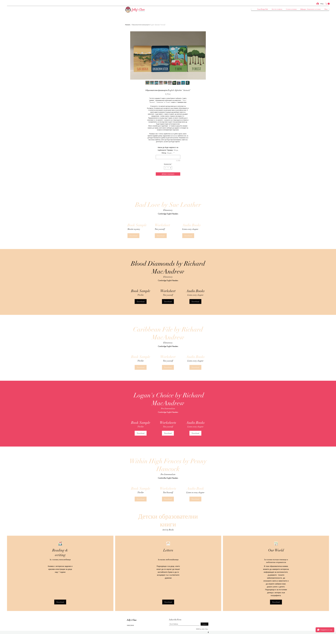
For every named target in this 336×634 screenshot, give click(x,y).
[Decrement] (165, 167)
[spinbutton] (168, 167)
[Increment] (170, 167)
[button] (327, 4)
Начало (127, 25)
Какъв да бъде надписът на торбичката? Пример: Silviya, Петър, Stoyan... (168, 150)
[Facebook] (208, 632)
